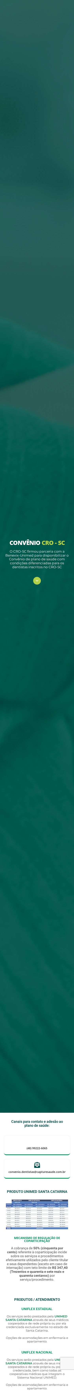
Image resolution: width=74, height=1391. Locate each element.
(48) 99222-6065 (37, 1148)
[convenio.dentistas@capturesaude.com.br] (37, 1165)
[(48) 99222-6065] (37, 1141)
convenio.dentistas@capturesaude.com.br (37, 1172)
